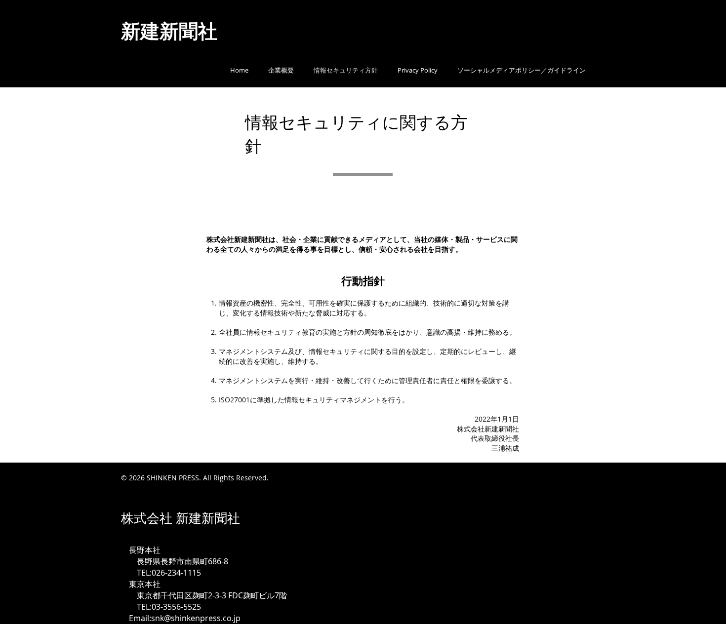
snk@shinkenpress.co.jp (196, 618)
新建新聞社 (183, 30)
